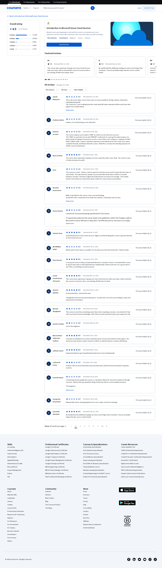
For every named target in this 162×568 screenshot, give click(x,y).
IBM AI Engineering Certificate (55, 467)
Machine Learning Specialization (93, 470)
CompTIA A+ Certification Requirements (134, 454)
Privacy (85, 501)
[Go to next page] (107, 426)
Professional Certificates (15, 511)
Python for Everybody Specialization (95, 477)
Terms (85, 498)
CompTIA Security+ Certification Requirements (136, 457)
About (9, 491)
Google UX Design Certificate (54, 464)
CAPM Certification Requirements (132, 450)
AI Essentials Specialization (92, 447)
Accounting (11, 447)
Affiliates (86, 521)
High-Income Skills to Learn (130, 464)
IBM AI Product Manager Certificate (56, 470)
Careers (10, 501)
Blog (46, 501)
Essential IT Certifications (129, 460)
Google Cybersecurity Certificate (56, 450)
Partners (48, 495)
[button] (36, 8)
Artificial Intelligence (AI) (15, 450)
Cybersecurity (12, 454)
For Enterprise (12, 521)
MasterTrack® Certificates (16, 515)
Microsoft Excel (12, 467)
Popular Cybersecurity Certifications (133, 473)
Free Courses (11, 538)
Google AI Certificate (52, 447)
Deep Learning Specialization (92, 460)
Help (84, 505)
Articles (85, 515)
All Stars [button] (64, 90)
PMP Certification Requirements (131, 470)
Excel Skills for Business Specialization (96, 464)
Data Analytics (12, 457)
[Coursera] (14, 8)
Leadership (11, 498)
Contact (85, 511)
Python (9, 473)
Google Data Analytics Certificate (56, 454)
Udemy (9, 541)
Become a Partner (13, 531)
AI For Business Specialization (93, 450)
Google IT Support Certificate (55, 457)
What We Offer (12, 495)
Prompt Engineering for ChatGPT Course (96, 473)
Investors (86, 495)
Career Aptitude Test (128, 447)
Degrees (10, 518)
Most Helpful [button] (78, 90)
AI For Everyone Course (91, 454)
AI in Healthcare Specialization (93, 457)
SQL (8, 477)
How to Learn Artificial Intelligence (132, 467)
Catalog (9, 505)
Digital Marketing (12, 460)
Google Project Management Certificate (58, 460)
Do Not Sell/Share (89, 528)
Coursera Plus (12, 508)
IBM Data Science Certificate (54, 473)
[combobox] (64, 8)
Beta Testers (49, 498)
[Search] (93, 8)
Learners (48, 491)
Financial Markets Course (91, 467)
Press (85, 491)
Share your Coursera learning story (132, 477)
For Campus (11, 528)
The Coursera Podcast (52, 505)
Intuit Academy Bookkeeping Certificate (58, 477)
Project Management (14, 470)
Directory (86, 518)
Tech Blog (48, 508)
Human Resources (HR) (14, 464)
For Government (12, 524)
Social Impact (11, 534)
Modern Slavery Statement (92, 524)
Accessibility (87, 508)
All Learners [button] (50, 90)
